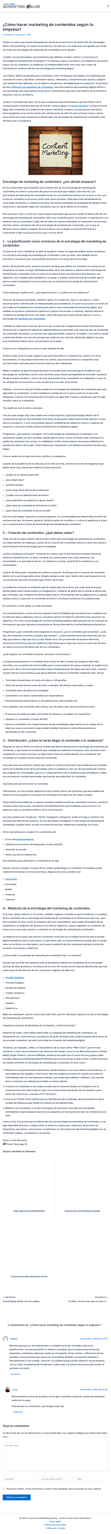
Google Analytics (14, 977)
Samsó (14, 1338)
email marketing (24, 839)
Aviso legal (55, 1521)
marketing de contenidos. (32, 318)
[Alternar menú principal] (108, 6)
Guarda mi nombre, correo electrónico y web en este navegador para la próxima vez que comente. (53, 1489)
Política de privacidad (55, 1525)
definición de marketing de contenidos (32, 87)
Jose (15, 1389)
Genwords (11, 879)
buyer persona (80, 105)
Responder (15, 1374)
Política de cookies (55, 1528)
